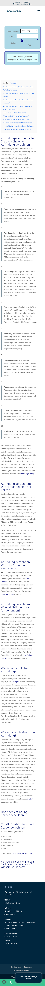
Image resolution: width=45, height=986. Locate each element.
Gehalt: (11, 37)
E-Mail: (7, 900)
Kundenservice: (10, 933)
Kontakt (30, 799)
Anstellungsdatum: (13, 31)
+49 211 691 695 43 (11, 944)
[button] (4, 982)
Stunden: (8, 919)
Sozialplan (15, 682)
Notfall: (7, 940)
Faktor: (13, 43)
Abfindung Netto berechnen (22, 853)
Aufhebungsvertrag (27, 474)
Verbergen (13, 83)
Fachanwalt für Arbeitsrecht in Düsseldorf (18, 893)
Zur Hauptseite (16, 967)
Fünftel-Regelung (7, 594)
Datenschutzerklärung (21, 970)
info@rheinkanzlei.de (12, 903)
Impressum (28, 967)
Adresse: (7, 908)
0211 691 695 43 (10, 937)
